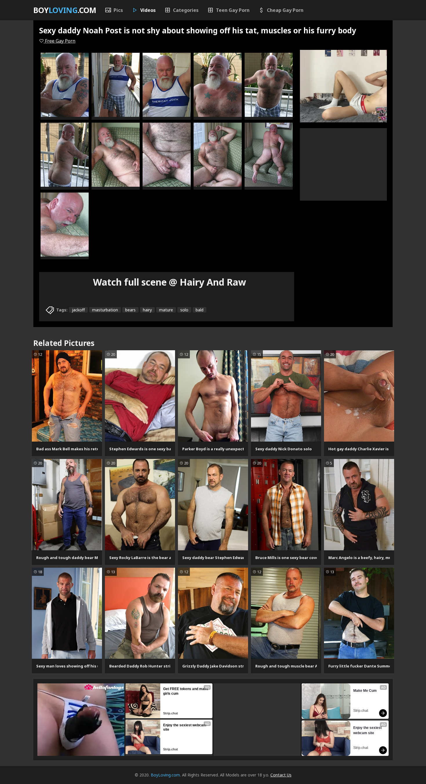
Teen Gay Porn (233, 10)
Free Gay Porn (59, 41)
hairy (147, 310)
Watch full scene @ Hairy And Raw (169, 282)
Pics (118, 10)
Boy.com (64, 10)
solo (184, 310)
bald (199, 310)
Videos (148, 10)
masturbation (105, 310)
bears (130, 310)
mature (166, 310)
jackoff (78, 310)
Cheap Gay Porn (285, 10)
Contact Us (281, 775)
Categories (186, 10)
